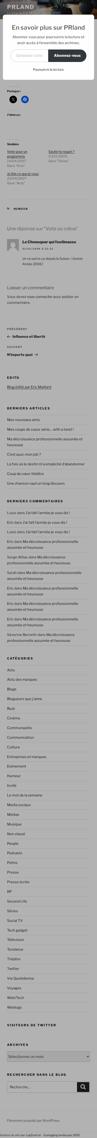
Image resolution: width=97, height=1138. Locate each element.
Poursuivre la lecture (48, 69)
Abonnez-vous (67, 55)
